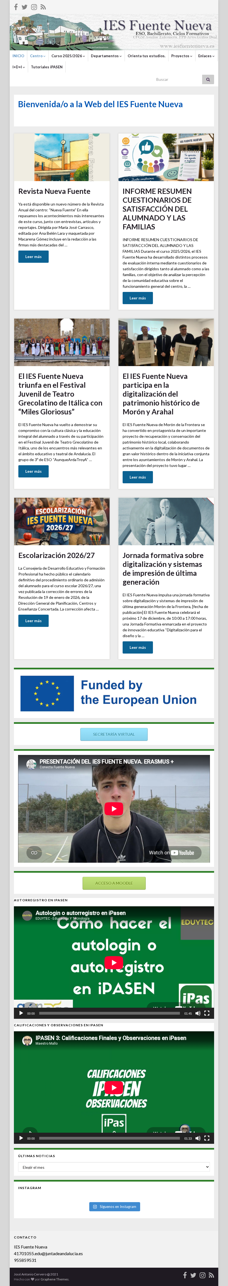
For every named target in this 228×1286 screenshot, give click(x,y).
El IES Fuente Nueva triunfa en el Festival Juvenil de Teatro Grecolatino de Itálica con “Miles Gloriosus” (60, 394)
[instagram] (34, 6)
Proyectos (180, 56)
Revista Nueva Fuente (54, 191)
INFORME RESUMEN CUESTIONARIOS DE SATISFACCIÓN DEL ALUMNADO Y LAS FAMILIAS (157, 209)
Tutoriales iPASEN (47, 67)
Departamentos (105, 56)
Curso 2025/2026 (67, 56)
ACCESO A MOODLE (114, 883)
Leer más (33, 256)
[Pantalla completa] (207, 1013)
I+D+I (18, 67)
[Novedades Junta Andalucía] (43, 6)
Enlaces (205, 56)
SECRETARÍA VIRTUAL (114, 734)
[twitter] (24, 6)
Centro (36, 56)
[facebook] (16, 6)
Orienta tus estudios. (146, 56)
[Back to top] (215, 1273)
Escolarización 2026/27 (56, 555)
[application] (114, 962)
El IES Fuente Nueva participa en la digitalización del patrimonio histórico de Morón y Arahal (161, 394)
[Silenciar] (198, 1013)
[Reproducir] (21, 1013)
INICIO (18, 56)
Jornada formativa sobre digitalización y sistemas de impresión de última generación (163, 568)
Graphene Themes (55, 1279)
